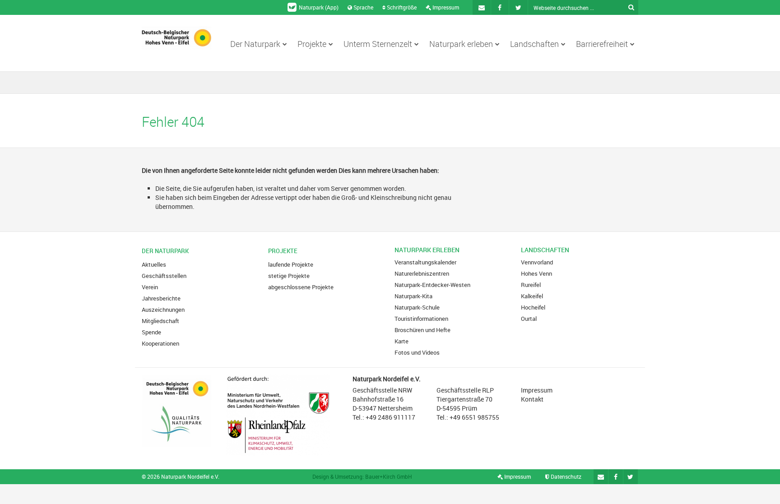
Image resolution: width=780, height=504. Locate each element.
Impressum (445, 7)
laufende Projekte (290, 264)
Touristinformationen (421, 318)
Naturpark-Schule (417, 307)
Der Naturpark (255, 43)
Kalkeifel (532, 296)
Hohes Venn (536, 273)
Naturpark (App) (319, 7)
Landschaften (534, 43)
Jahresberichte (161, 298)
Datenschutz (565, 476)
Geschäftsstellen (164, 276)
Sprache (362, 7)
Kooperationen (160, 343)
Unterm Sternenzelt (378, 43)
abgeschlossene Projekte (301, 287)
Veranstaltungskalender (425, 262)
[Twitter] (518, 7)
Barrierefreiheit (602, 43)
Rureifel (531, 285)
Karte (402, 341)
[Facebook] (500, 7)
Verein (150, 287)
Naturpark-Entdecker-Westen (432, 285)
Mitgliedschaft (160, 321)
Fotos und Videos (417, 352)
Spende (151, 332)
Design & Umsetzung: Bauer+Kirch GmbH (362, 476)
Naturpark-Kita (413, 296)
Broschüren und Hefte (422, 330)
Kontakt (532, 399)
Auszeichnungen (163, 309)
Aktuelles (154, 264)
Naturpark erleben (461, 43)
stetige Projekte (289, 276)
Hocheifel (533, 307)
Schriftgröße (401, 7)
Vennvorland (537, 262)
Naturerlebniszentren (422, 273)
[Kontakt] (482, 7)
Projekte (311, 43)
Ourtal (529, 318)
